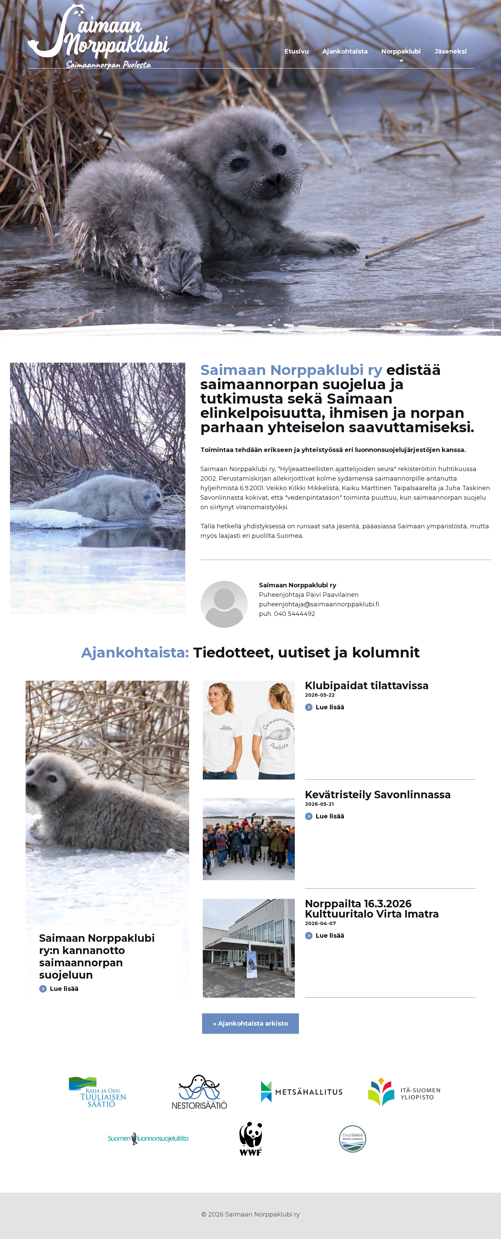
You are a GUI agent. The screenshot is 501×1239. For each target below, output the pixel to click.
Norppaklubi (401, 51)
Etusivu (297, 51)
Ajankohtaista (345, 51)
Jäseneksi (451, 51)
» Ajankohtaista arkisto (250, 1023)
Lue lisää (64, 989)
